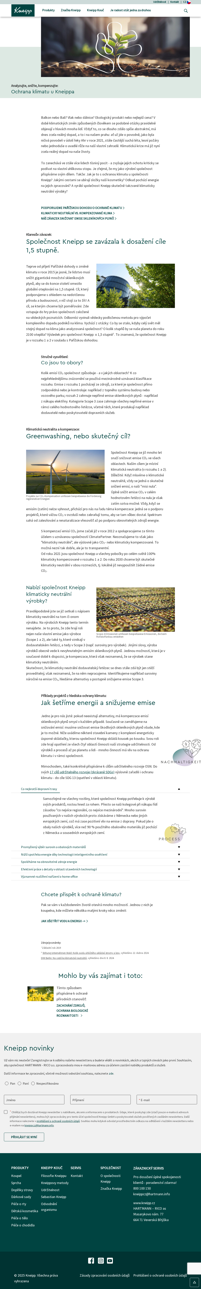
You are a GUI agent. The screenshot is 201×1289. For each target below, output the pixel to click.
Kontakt (174, 2)
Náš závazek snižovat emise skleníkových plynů (77, 218)
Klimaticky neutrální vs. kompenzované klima (77, 213)
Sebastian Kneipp (53, 1196)
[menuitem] (48, 10)
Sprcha (16, 1183)
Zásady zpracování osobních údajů (105, 1275)
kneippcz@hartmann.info (39, 1125)
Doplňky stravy (22, 1190)
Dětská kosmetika (24, 1211)
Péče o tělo (19, 1218)
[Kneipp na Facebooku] (91, 1260)
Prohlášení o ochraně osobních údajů (160, 1275)
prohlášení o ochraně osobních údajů (58, 1121)
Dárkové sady (21, 1196)
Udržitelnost (159, 2)
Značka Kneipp (111, 1188)
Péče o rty (18, 1204)
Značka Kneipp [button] (71, 10)
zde (111, 1073)
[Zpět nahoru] (194, 1282)
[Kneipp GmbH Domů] (23, 10)
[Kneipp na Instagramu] (101, 1260)
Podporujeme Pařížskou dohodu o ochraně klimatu (81, 208)
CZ (185, 2)
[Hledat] (185, 10)
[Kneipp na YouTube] (110, 1260)
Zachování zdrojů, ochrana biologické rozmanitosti (72, 1010)
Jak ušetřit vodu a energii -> (63, 921)
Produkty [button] (48, 10)
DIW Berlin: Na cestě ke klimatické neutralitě (64, 958)
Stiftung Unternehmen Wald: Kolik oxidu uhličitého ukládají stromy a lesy (81, 953)
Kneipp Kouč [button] (95, 10)
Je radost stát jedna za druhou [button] (130, 10)
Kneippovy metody (55, 1183)
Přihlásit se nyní (24, 1137)
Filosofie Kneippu (53, 1175)
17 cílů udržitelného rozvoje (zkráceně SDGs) (82, 772)
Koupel (16, 1175)
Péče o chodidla (23, 1225)
